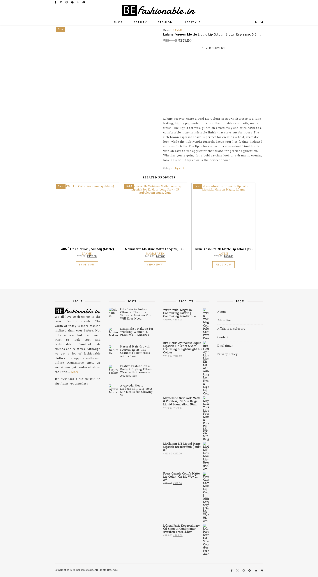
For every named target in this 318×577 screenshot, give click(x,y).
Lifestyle (192, 22)
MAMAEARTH (155, 253)
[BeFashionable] (159, 12)
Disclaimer (225, 345)
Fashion (165, 22)
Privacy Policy (227, 354)
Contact (223, 337)
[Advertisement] (213, 85)
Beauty (140, 22)
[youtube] (83, 2)
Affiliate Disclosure (231, 328)
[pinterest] (72, 2)
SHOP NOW (87, 264)
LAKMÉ (178, 30)
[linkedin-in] (78, 2)
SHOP (118, 22)
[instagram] (67, 2)
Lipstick (179, 168)
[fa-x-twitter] (61, 2)
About (221, 311)
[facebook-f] (56, 2)
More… (76, 372)
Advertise (224, 320)
